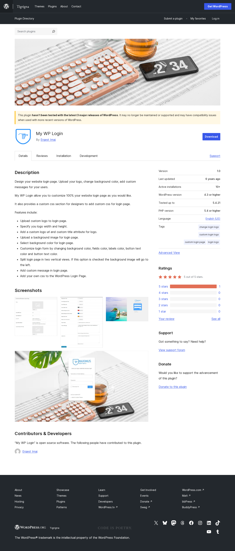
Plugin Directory (24, 18)
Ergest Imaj (48, 139)
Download (211, 136)
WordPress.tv (108, 507)
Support (215, 156)
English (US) (213, 218)
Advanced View (169, 252)
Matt (186, 495)
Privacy (19, 507)
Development (89, 156)
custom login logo (209, 234)
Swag (145, 507)
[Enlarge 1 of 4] (52, 302)
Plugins (61, 501)
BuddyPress (191, 507)
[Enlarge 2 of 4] (98, 302)
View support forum (172, 350)
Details (23, 156)
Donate (146, 501)
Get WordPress (218, 6)
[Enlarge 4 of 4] (143, 356)
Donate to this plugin (173, 387)
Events (144, 495)
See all (216, 319)
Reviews (42, 156)
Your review (166, 319)
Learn (101, 489)
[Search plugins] (53, 31)
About (18, 489)
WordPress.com (193, 489)
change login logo (209, 227)
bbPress (188, 501)
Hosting (19, 501)
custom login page (195, 242)
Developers (105, 501)
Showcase (63, 489)
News (18, 495)
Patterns (62, 507)
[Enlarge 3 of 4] (143, 302)
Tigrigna (54, 527)
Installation (63, 156)
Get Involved (148, 489)
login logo (213, 242)
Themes (61, 495)
